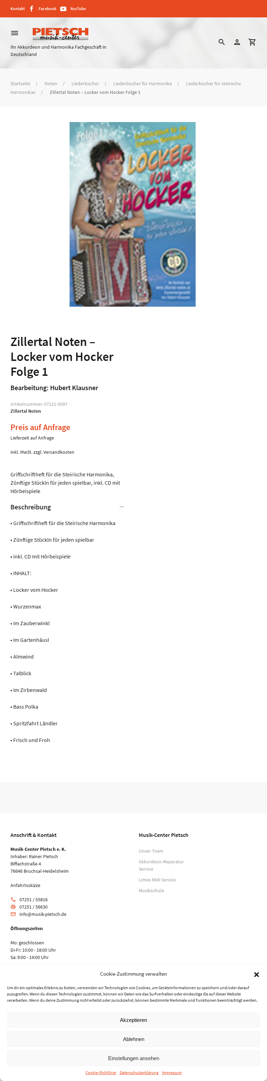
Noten (50, 83)
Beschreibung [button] (30, 506)
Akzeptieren (133, 1020)
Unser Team (151, 851)
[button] (256, 973)
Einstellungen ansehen (133, 1058)
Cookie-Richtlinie (101, 1072)
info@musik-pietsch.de (42, 914)
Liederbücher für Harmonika (142, 83)
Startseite (20, 83)
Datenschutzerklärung (139, 1072)
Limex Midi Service (157, 880)
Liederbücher (85, 83)
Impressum (172, 1072)
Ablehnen (133, 1039)
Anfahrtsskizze (25, 885)
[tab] (68, 623)
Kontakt (17, 8)
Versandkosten (58, 452)
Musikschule (151, 890)
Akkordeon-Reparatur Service (161, 865)
